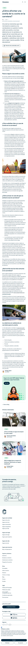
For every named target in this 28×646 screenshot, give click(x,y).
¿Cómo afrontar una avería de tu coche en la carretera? (11, 21)
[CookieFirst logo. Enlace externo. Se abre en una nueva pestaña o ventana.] (1, 627)
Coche (6, 19)
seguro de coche (20, 328)
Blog (3, 19)
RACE (22, 78)
